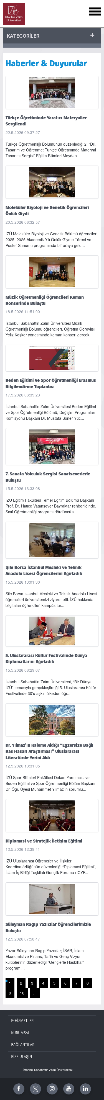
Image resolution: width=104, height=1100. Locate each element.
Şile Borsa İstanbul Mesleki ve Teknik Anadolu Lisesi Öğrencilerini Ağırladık (44, 571)
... (35, 993)
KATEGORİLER (23, 36)
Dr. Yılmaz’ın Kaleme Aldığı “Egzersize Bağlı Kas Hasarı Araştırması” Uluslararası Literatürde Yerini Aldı (49, 751)
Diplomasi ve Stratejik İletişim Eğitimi (44, 841)
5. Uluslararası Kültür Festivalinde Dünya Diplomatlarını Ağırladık (46, 659)
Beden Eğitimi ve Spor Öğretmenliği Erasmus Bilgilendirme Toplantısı (51, 383)
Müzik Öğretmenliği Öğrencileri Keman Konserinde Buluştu (45, 300)
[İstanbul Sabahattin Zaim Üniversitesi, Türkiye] (14, 14)
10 (22, 993)
